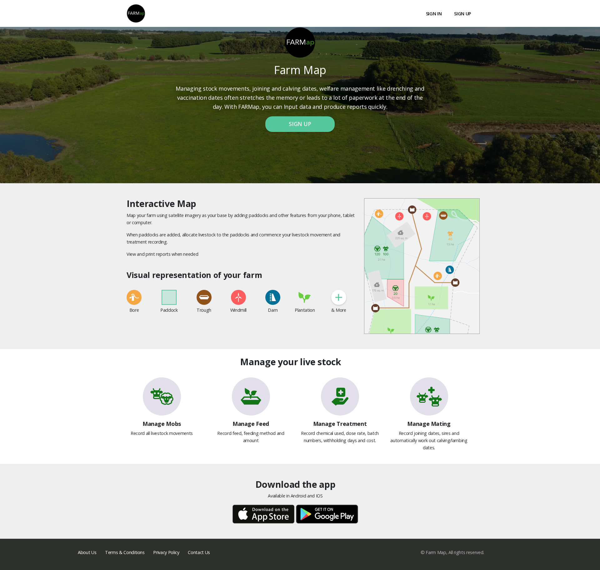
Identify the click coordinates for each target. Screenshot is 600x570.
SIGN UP (462, 14)
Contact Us (199, 552)
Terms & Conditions (125, 552)
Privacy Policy (166, 552)
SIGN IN (434, 14)
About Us (87, 552)
